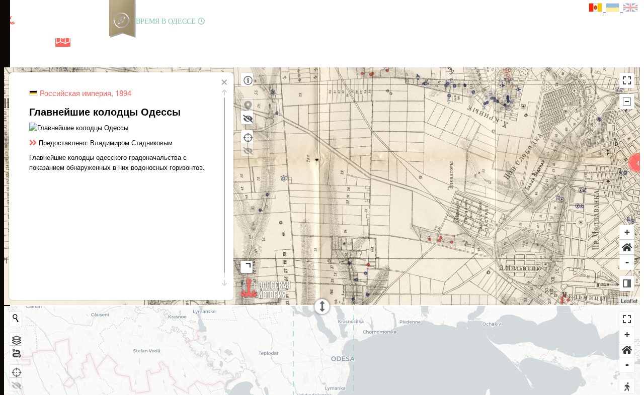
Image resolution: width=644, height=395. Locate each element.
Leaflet (629, 301)
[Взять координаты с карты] (247, 136)
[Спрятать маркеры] (247, 117)
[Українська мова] (614, 9)
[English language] (631, 9)
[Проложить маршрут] (16, 352)
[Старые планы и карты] (62, 42)
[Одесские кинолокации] (97, 42)
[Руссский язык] (597, 9)
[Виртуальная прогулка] (114, 42)
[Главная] (11, 42)
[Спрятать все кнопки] (626, 101)
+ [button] (627, 232)
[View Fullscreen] (626, 80)
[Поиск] (130, 42)
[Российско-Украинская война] (45, 42)
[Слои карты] (16, 339)
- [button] (627, 262)
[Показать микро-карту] (249, 265)
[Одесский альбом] (80, 42)
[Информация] (247, 79)
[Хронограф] (28, 42)
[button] (626, 247)
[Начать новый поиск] (16, 318)
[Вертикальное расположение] (626, 283)
